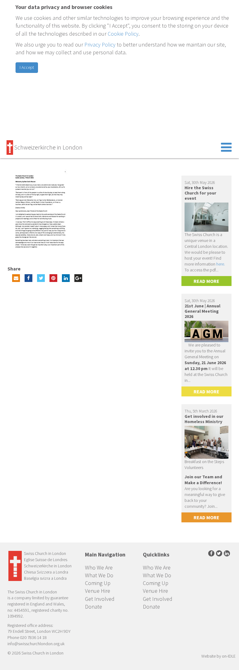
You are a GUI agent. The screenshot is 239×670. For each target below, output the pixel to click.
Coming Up (97, 583)
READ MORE (206, 281)
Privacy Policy (99, 44)
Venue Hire (97, 590)
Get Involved (100, 598)
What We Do (99, 575)
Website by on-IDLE (218, 656)
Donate (93, 606)
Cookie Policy (123, 33)
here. (220, 264)
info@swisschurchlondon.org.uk (35, 643)
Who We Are (99, 567)
